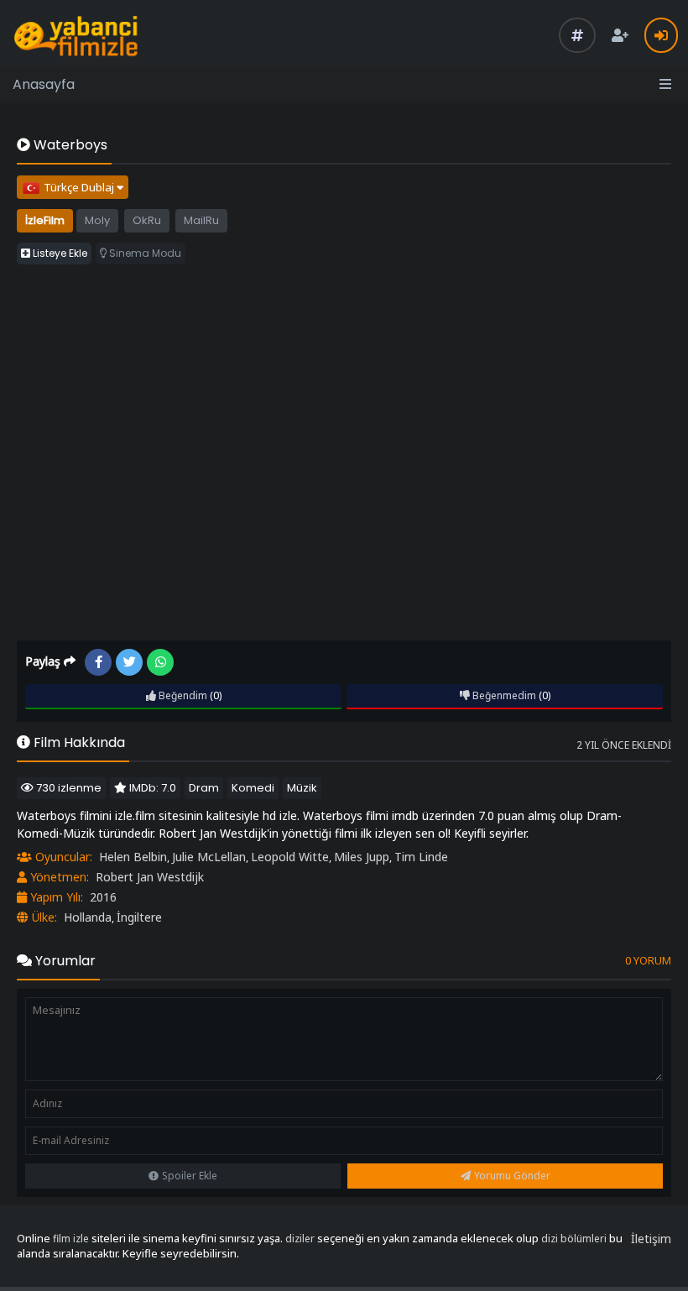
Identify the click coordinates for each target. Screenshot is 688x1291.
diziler (300, 1238)
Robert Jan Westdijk (150, 877)
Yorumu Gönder (512, 1175)
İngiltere (139, 917)
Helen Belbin (133, 857)
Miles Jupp (361, 857)
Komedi (253, 788)
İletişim (651, 1239)
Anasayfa (44, 84)
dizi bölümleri (574, 1238)
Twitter (129, 662)
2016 (103, 897)
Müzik (302, 788)
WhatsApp (160, 662)
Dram (204, 788)
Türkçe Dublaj (80, 187)
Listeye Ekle (58, 253)
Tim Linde (421, 857)
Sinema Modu (144, 253)
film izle (71, 1238)
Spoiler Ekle (189, 1175)
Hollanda (88, 917)
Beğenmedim (503, 695)
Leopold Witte (290, 857)
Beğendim (181, 695)
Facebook (98, 662)
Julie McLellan (209, 857)
